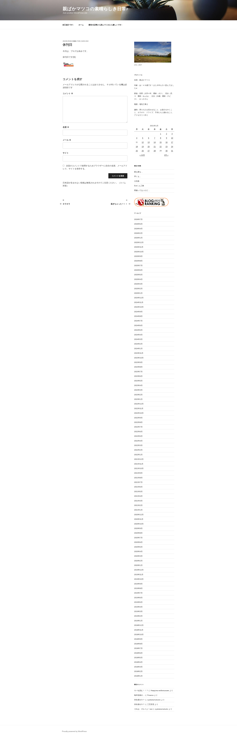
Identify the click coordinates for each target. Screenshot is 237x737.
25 (137, 151)
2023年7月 (138, 372)
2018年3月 (138, 667)
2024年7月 (138, 321)
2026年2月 (138, 233)
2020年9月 (138, 528)
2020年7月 (138, 538)
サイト (66, 153)
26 (143, 151)
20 (149, 147)
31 (172, 151)
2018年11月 (138, 630)
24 (172, 147)
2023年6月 (138, 376)
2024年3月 (138, 339)
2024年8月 (138, 316)
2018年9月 (138, 639)
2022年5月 (138, 436)
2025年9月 (138, 256)
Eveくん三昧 (139, 186)
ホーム (81, 25)
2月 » (166, 155)
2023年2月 (138, 395)
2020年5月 (138, 547)
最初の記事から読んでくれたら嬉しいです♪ (105, 25)
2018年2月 (138, 671)
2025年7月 (138, 265)
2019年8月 (138, 588)
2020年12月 (139, 515)
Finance (150, 695)
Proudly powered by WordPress (74, 731)
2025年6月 (138, 270)
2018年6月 (138, 653)
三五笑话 (150, 704)
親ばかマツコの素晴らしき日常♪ (95, 8)
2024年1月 (138, 349)
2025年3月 (138, 284)
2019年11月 (138, 575)
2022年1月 (138, 455)
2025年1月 (138, 293)
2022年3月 (138, 445)
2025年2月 (138, 289)
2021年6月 (138, 487)
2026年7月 (138, 219)
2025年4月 (138, 279)
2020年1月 (138, 565)
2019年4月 (138, 607)
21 (155, 147)
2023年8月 (138, 367)
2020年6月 (138, 542)
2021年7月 (138, 482)
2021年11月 (138, 464)
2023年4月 (138, 385)
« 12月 (142, 155)
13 (149, 142)
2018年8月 (138, 644)
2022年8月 (138, 422)
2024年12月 (139, 298)
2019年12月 (139, 570)
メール (67, 140)
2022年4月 (138, 441)
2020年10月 (139, 524)
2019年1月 (138, 621)
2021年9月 (138, 473)
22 (161, 147)
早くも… (137, 176)
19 (143, 147)
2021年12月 (139, 459)
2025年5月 (138, 275)
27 (149, 151)
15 (161, 142)
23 (167, 147)
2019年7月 (138, 593)
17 (172, 142)
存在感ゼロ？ (139, 700)
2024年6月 (138, 325)
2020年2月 (138, 561)
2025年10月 (139, 252)
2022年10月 (139, 413)
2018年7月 (138, 648)
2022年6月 (138, 432)
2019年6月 (138, 598)
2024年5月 (138, 330)
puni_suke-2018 (82, 41)
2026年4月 (138, 229)
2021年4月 (138, 496)
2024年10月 (139, 307)
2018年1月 (138, 676)
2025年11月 (138, 247)
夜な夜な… (138, 172)
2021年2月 (138, 505)
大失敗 (136, 181)
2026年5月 (138, 224)
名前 (66, 127)
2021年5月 (138, 491)
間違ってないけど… (142, 190)
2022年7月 (138, 427)
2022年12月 (139, 404)
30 (167, 151)
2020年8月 (138, 533)
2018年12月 (139, 625)
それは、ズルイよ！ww (143, 709)
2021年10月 (139, 468)
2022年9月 (138, 418)
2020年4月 (138, 551)
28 (155, 151)
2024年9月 (138, 312)
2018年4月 (138, 662)
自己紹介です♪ (68, 25)
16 (167, 142)
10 (172, 138)
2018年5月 (138, 658)
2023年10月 (139, 358)
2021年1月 (138, 510)
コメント (68, 93)
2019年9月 (138, 584)
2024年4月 (138, 335)
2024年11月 (138, 302)
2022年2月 (138, 450)
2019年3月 (138, 611)
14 (155, 142)
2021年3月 (138, 501)
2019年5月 (138, 602)
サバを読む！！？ (141, 690)
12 (143, 142)
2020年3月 (138, 556)
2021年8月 (138, 478)
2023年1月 (138, 399)
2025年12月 (139, 242)
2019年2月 (138, 616)
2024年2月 (138, 344)
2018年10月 (139, 634)
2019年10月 (139, 579)
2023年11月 (138, 353)
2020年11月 (138, 519)
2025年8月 (138, 261)
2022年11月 (138, 408)
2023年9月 (138, 362)
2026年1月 (138, 238)
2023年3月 (138, 390)
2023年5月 (138, 381)
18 (137, 147)
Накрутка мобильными (160, 690)
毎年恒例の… (139, 695)
